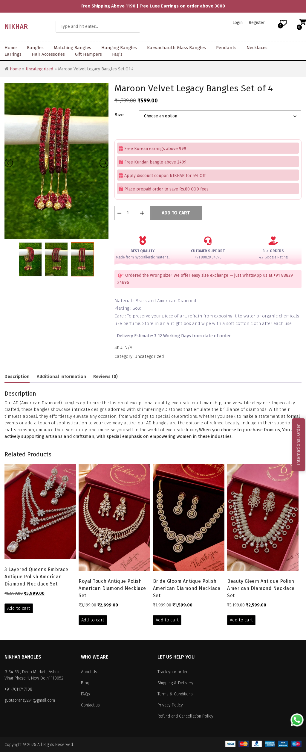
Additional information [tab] (61, 376)
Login (237, 22)
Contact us (90, 705)
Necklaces (257, 47)
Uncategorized (39, 69)
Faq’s (117, 54)
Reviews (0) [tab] (105, 376)
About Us (89, 671)
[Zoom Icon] (56, 161)
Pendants (226, 47)
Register (257, 22)
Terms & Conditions (175, 694)
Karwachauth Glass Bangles (176, 47)
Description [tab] (17, 376)
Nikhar (16, 26)
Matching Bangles (72, 47)
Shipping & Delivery (175, 683)
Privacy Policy (170, 705)
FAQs (85, 694)
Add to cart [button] (18, 608)
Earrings (13, 54)
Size (119, 114)
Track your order (172, 671)
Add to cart (176, 213)
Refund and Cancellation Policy (185, 716)
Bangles (35, 47)
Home (10, 47)
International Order (298, 444)
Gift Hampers (88, 54)
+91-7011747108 (18, 689)
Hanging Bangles (119, 47)
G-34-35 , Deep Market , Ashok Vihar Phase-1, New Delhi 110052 (33, 675)
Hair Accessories (48, 54)
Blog (85, 683)
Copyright (13, 744)
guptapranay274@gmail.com (29, 700)
